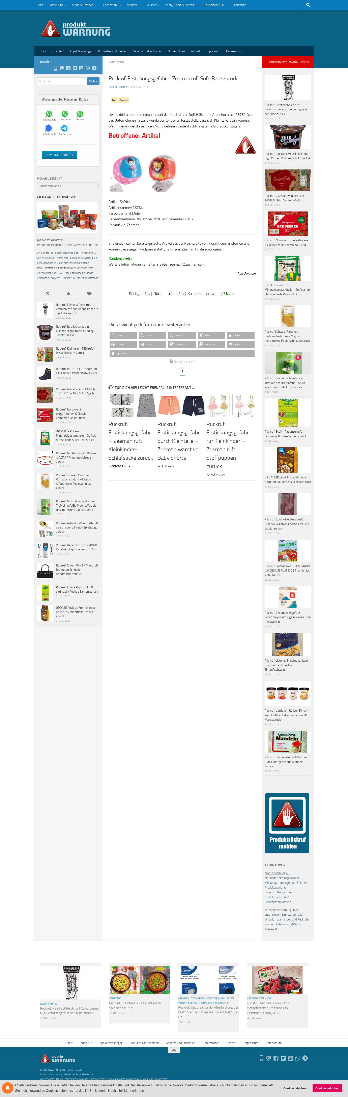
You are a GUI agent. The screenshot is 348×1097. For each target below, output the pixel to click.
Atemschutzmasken (191, 998)
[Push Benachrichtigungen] (7, 1088)
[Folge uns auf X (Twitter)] (74, 68)
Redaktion (121, 87)
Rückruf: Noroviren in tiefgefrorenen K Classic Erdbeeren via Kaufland (71, 414)
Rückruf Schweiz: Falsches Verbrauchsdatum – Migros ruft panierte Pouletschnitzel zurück (287, 336)
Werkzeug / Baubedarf (214, 1002)
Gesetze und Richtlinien (147, 51)
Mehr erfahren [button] (134, 1090)
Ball (114, 100)
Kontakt (195, 51)
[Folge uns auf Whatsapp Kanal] (87, 68)
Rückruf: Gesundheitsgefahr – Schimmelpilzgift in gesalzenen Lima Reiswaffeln (288, 617)
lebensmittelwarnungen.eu (282, 910)
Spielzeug (116, 62)
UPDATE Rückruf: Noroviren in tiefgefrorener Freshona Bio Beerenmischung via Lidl (269, 1008)
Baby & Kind (56, 5)
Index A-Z (58, 51)
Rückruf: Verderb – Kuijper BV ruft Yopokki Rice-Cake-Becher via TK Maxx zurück (286, 715)
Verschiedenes (187, 1002)
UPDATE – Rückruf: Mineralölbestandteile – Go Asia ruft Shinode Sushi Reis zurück (76, 436)
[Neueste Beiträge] (47, 294)
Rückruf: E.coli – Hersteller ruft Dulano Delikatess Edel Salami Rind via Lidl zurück (287, 524)
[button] (123, 335)
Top (269, 998)
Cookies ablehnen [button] (295, 1088)
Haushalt (150, 5)
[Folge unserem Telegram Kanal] (94, 68)
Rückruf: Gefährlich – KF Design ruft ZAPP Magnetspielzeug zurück (76, 458)
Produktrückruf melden (112, 51)
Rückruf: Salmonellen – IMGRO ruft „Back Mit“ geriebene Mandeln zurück (287, 761)
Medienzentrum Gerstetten (79, 1074)
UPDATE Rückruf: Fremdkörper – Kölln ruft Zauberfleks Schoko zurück (77, 612)
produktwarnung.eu (277, 873)
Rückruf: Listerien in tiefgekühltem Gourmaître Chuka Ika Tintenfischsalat (286, 665)
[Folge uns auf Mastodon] (61, 68)
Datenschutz (234, 51)
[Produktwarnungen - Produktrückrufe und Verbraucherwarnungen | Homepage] (75, 28)
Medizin (132, 5)
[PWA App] (55, 68)
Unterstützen (176, 51)
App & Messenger (81, 51)
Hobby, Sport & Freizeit (179, 5)
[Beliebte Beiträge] (68, 294)
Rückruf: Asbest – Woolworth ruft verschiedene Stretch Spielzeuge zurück (77, 527)
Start (40, 5)
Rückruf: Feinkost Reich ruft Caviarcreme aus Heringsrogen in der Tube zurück (77, 309)
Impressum (213, 51)
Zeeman (124, 100)
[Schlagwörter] (89, 294)
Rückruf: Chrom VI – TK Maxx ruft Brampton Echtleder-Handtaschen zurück (77, 570)
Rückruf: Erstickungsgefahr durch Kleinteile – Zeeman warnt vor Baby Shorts (178, 441)
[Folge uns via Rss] (81, 68)
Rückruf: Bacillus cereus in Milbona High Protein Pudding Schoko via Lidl (75, 331)
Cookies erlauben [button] (327, 1088)
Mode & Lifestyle (82, 5)
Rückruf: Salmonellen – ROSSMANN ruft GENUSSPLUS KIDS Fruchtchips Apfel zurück (287, 570)
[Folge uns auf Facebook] (68, 68)
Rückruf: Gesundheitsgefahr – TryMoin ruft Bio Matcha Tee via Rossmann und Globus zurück (76, 506)
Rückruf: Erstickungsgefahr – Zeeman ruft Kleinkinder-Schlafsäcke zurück (131, 441)
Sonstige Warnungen (220, 998)
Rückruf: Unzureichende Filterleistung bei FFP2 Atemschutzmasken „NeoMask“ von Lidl (208, 1012)
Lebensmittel (110, 5)
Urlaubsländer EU (213, 5)
